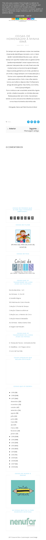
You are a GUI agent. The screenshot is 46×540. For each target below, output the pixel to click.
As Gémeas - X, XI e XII (16, 294)
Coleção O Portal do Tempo (19, 306)
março (13, 428)
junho (13, 419)
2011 (12, 452)
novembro (14, 404)
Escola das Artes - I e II (16, 290)
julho (12, 416)
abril (12, 425)
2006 (13, 467)
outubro (13, 407)
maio (12, 422)
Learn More (20, 16)
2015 (12, 439)
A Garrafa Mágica (15, 298)
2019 (12, 392)
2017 (12, 398)
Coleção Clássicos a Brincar (18, 310)
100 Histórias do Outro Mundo (19, 302)
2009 (13, 458)
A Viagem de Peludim (16, 327)
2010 (12, 455)
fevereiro (14, 431)
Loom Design (33, 537)
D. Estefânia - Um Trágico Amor (19, 347)
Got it (29, 16)
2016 (12, 436)
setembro (14, 410)
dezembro (14, 401)
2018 (12, 395)
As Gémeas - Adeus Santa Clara (20, 322)
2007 (13, 464)
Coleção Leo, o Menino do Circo (20, 314)
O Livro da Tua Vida (15, 351)
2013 (12, 445)
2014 (12, 442)
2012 (12, 448)
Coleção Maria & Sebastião (18, 318)
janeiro (13, 433)
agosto (13, 413)
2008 (13, 461)
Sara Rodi (20, 45)
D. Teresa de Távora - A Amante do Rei (22, 343)
